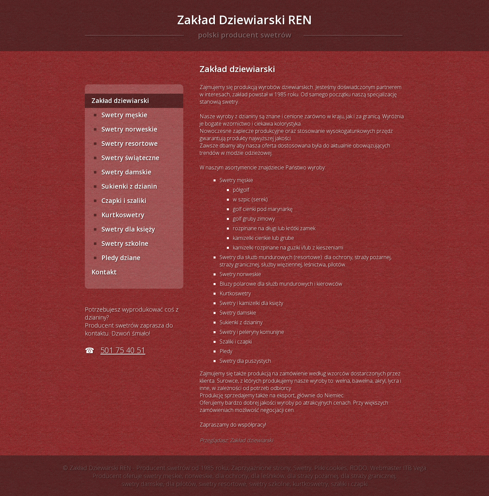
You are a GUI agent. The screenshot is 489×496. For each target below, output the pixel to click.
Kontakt (104, 272)
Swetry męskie (124, 115)
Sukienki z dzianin (129, 186)
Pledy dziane (120, 257)
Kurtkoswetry (122, 215)
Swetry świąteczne (130, 157)
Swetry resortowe (129, 143)
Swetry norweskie (129, 129)
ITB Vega (414, 468)
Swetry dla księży (128, 229)
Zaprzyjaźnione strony (260, 468)
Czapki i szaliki (123, 200)
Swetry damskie (126, 172)
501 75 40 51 (122, 350)
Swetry (302, 468)
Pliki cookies (330, 468)
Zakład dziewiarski (120, 100)
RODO (358, 468)
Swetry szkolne (124, 243)
